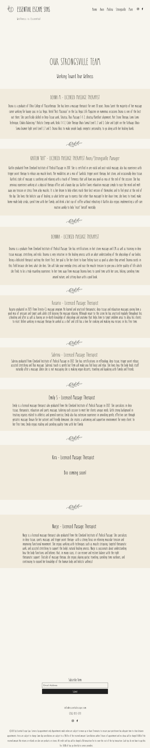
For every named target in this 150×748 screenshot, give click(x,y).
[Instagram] (138, 8)
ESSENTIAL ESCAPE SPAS (33, 9)
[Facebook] (142, 8)
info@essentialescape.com (75, 707)
